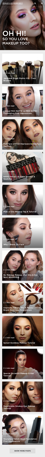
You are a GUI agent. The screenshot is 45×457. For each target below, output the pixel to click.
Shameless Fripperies (12, 3)
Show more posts (22, 451)
